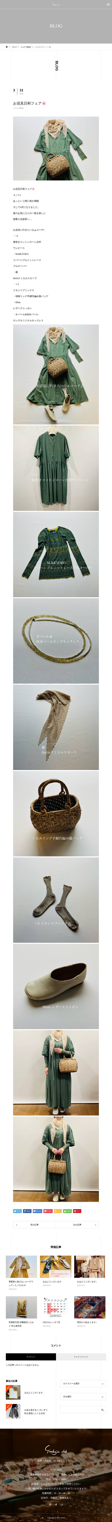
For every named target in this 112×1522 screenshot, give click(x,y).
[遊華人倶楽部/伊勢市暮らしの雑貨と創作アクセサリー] (56, 4)
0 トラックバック (81, 1357)
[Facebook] (56, 1504)
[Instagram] (50, 1504)
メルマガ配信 (18, 108)
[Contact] (61, 1504)
